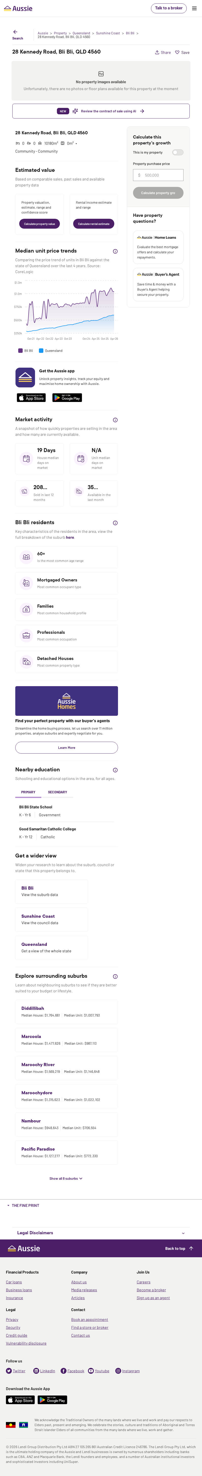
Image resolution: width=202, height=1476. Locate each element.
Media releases (84, 1289)
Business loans (19, 1289)
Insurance (14, 1297)
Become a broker (151, 1289)
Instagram (131, 1370)
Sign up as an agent (153, 1297)
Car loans (14, 1281)
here (70, 537)
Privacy (12, 1319)
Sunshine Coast (108, 33)
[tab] (28, 792)
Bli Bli (130, 33)
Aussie (43, 33)
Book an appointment (89, 1319)
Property (60, 33)
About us (79, 1281)
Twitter (19, 1370)
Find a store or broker (89, 1327)
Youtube (102, 1370)
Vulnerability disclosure (26, 1343)
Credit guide (16, 1335)
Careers (144, 1281)
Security (13, 1327)
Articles (78, 1297)
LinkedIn (47, 1370)
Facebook (75, 1370)
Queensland (81, 33)
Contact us (80, 1335)
